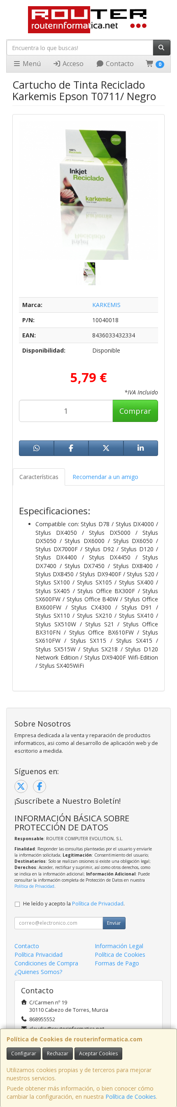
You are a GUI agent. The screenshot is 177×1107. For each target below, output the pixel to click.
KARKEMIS (106, 305)
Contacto (119, 63)
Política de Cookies (130, 1096)
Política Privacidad (38, 954)
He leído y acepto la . (74, 903)
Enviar (114, 922)
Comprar (135, 411)
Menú (31, 63)
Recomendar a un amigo (105, 477)
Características (38, 477)
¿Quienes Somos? (38, 972)
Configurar (23, 1053)
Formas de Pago (117, 963)
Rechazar (57, 1053)
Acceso (72, 63)
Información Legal (119, 946)
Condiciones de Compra (46, 963)
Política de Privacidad (34, 886)
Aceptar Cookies (98, 1053)
